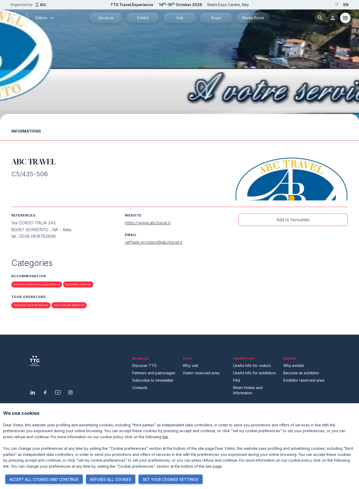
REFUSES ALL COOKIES (110, 479)
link (165, 437)
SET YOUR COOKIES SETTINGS (170, 479)
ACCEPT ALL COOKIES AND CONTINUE (44, 479)
